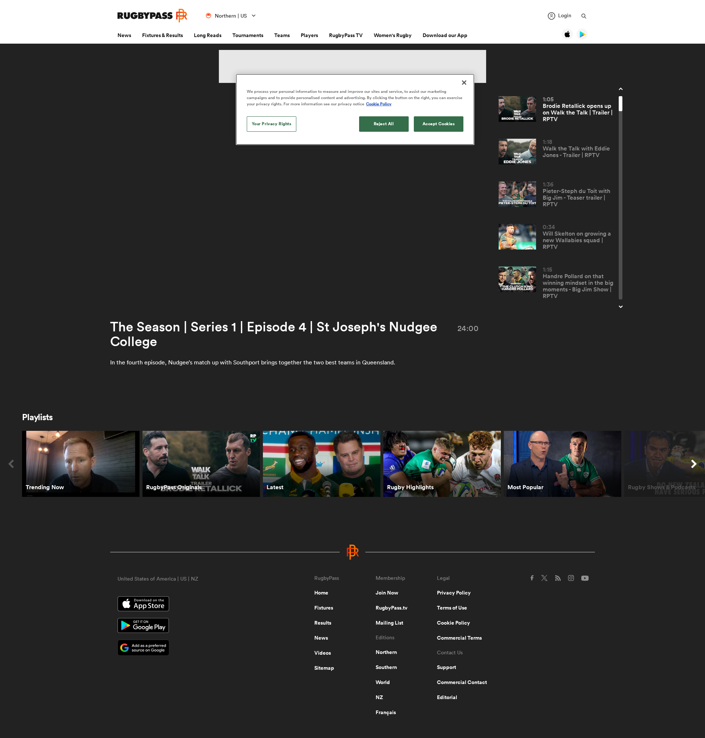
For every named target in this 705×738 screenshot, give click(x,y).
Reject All (384, 124)
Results (322, 622)
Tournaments (247, 35)
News (124, 35)
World (383, 682)
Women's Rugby (393, 35)
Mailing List (389, 622)
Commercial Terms (459, 637)
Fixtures (323, 607)
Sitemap (324, 668)
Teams (282, 35)
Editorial (447, 697)
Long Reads (207, 35)
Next (694, 464)
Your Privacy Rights (272, 124)
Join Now (387, 592)
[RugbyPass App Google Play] (190, 626)
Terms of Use (452, 607)
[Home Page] (152, 15)
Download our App (445, 35)
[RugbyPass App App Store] (190, 604)
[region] (355, 109)
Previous (11, 464)
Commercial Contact (462, 682)
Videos (322, 653)
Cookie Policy (453, 622)
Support (446, 667)
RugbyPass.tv (392, 607)
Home (321, 592)
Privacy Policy (454, 592)
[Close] (464, 82)
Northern (386, 652)
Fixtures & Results (162, 35)
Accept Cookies (439, 124)
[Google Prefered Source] (190, 649)
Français (386, 712)
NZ (379, 697)
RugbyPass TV (346, 35)
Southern (386, 667)
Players (309, 35)
